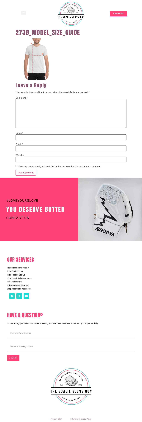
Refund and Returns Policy (80, 419)
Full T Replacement (14, 282)
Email (19, 144)
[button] (23, 13)
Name (19, 133)
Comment (22, 98)
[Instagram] (19, 296)
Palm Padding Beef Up (16, 275)
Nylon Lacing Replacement (17, 285)
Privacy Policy (56, 419)
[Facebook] (12, 296)
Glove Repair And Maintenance (19, 278)
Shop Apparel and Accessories (19, 289)
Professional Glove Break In (18, 268)
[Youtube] (26, 296)
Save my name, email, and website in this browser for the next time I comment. (59, 166)
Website (20, 155)
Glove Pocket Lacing (15, 271)
